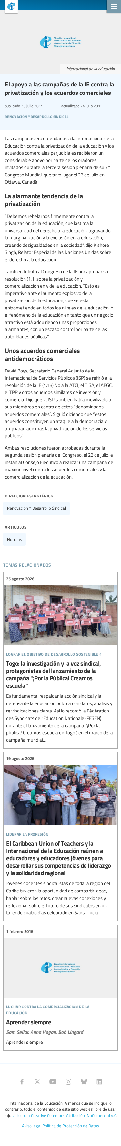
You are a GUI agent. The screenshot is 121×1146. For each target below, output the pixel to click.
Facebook (22, 1082)
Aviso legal (31, 1126)
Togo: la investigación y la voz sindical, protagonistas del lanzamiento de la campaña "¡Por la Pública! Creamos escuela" (60, 659)
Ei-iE (9, 7)
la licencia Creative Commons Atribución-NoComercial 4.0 (64, 1115)
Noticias (14, 539)
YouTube (53, 1082)
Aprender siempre (60, 987)
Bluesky (84, 1082)
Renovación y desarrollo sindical (36, 508)
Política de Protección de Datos (70, 1126)
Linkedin (99, 1082)
